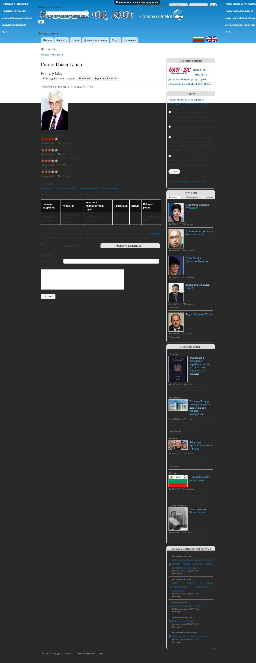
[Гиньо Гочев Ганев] (54, 132)
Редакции (84, 78)
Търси (42, 13)
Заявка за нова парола (151, 4)
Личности (61, 40)
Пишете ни (130, 40)
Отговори (173, 107)
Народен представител (109, 188)
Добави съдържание (95, 40)
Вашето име (47, 260)
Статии (75, 40)
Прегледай (59, 78)
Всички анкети (179, 181)
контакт (154, 233)
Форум (115, 40)
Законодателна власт (49, 188)
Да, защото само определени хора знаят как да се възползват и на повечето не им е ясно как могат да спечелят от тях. (190, 160)
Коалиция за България (88, 188)
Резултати (198, 181)
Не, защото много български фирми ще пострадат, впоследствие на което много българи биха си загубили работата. (190, 116)
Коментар (47, 267)
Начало (47, 40)
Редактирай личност (106, 78)
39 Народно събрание (68, 188)
